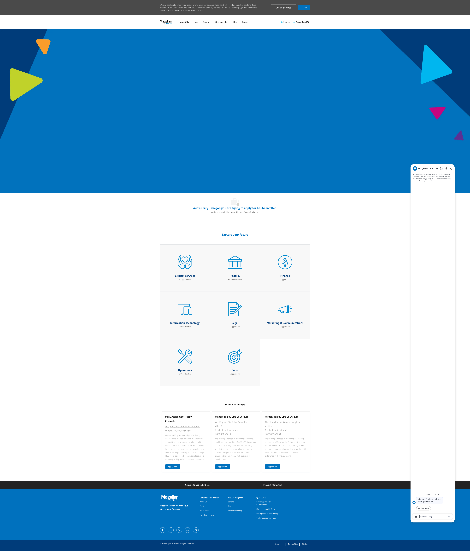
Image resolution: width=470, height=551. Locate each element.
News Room (204, 511)
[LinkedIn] (171, 530)
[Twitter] (179, 530)
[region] (433, 342)
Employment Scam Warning (267, 514)
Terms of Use (293, 544)
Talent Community (235, 511)
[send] (448, 516)
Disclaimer (306, 544)
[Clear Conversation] (441, 168)
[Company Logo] (166, 22)
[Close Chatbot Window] (450, 168)
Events (245, 22)
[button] (283, 8)
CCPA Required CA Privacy (266, 518)
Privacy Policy (279, 544)
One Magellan (221, 22)
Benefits (206, 22)
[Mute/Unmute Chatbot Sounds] (446, 168)
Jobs (196, 22)
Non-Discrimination (207, 515)
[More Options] (416, 516)
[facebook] (162, 530)
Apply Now (174, 466)
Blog (235, 22)
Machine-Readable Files (265, 509)
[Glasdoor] (196, 530)
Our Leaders (204, 506)
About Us (184, 22)
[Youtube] (187, 530)
